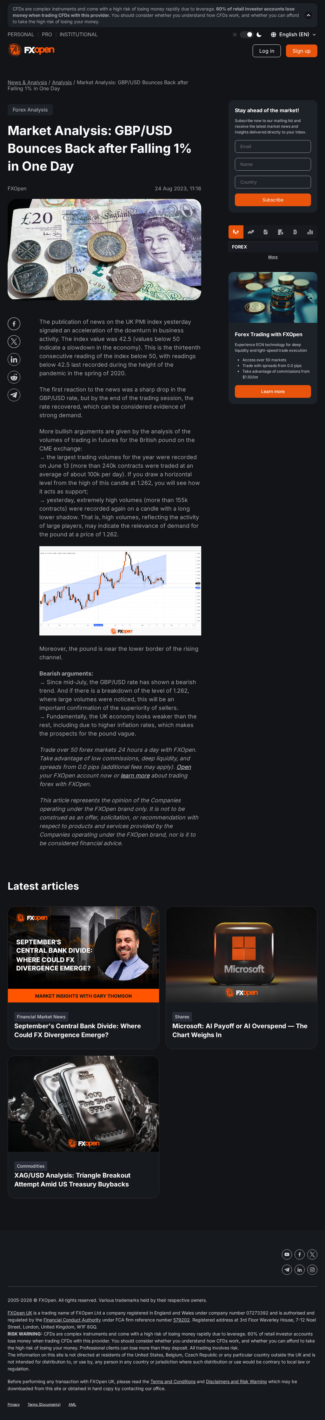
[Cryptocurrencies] (295, 232)
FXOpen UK (20, 1312)
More (273, 257)
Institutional (79, 34)
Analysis (62, 82)
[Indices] (309, 232)
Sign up (302, 51)
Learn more (273, 391)
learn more (135, 775)
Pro (47, 34)
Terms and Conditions (173, 1381)
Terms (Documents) (44, 1404)
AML (72, 1404)
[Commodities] (280, 232)
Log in (266, 51)
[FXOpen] (31, 50)
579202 (181, 1319)
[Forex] (236, 232)
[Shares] (250, 232)
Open (183, 767)
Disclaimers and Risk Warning (236, 1381)
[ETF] (265, 232)
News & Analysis (27, 82)
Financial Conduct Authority (72, 1319)
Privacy (14, 1404)
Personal (21, 34)
